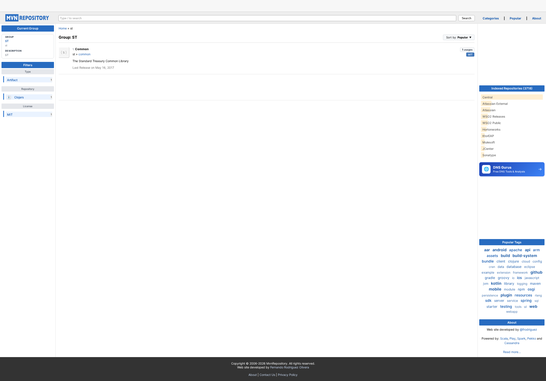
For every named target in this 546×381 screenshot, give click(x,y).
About (536, 18)
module (510, 289)
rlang (538, 295)
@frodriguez (528, 329)
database (515, 266)
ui (526, 307)
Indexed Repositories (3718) (512, 88)
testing (506, 306)
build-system (525, 255)
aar (487, 250)
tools (518, 306)
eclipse (529, 267)
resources (524, 295)
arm (536, 250)
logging (522, 283)
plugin (507, 295)
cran (492, 267)
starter (492, 306)
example (488, 272)
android (499, 250)
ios (520, 278)
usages (467, 49)
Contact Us (267, 375)
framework (521, 272)
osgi (531, 289)
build (506, 255)
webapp (512, 311)
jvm (486, 284)
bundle (488, 261)
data (501, 267)
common (84, 54)
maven (535, 283)
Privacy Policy (288, 375)
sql (536, 300)
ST (7, 41)
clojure (514, 261)
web (533, 306)
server (499, 300)
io (513, 278)
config (537, 261)
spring (527, 300)
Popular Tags (511, 242)
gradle (490, 278)
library (509, 283)
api (528, 250)
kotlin (496, 283)
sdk (488, 300)
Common (82, 49)
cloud (526, 261)
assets (493, 256)
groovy (504, 278)
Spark (521, 338)
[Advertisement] (273, 5)
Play (513, 338)
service (513, 301)
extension (504, 272)
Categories (491, 18)
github (536, 272)
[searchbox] (257, 18)
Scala (504, 338)
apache (516, 250)
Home (63, 28)
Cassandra (511, 343)
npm (522, 289)
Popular (515, 18)
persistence (490, 295)
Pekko (531, 338)
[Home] (27, 20)
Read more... (512, 352)
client (501, 261)
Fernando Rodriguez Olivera (289, 367)
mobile (495, 289)
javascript (532, 278)
